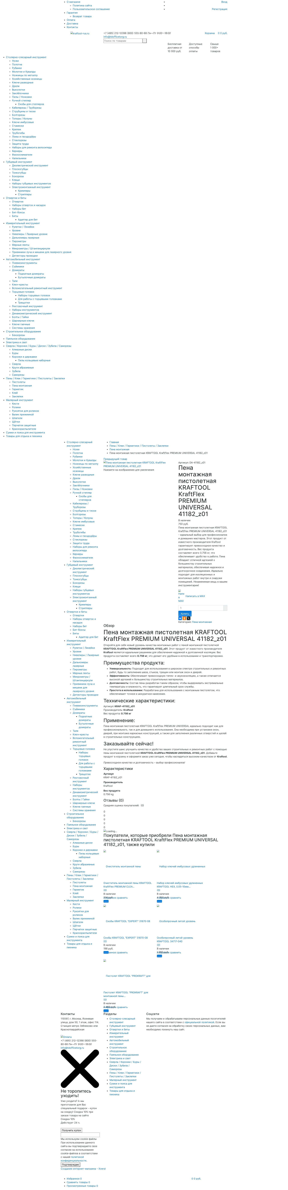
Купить (185, 613)
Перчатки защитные (24, 425)
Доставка (72, 23)
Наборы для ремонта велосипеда (32, 147)
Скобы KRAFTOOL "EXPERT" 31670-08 (126, 937)
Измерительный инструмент (23, 223)
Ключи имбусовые (23, 122)
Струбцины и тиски (24, 111)
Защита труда (20, 143)
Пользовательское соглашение (91, 9)
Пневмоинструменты (24, 262)
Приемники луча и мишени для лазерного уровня (41, 252)
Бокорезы (18, 176)
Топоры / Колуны (22, 118)
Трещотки (24, 302)
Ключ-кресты (20, 284)
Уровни (16, 230)
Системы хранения (23, 327)
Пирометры (19, 241)
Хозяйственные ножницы (27, 78)
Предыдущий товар (115, 458)
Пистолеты (18, 381)
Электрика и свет (16, 342)
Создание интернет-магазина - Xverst (83, 1168)
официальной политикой (199, 1022)
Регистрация (219, 9)
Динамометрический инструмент (32, 313)
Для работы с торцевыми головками (40, 298)
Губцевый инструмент (19, 161)
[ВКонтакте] (180, 618)
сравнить (122, 897)
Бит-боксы (18, 212)
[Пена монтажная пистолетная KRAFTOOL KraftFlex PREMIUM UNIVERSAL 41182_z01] (139, 464)
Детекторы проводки (25, 255)
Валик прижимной (23, 414)
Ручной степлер (21, 100)
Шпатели (17, 418)
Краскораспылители (24, 428)
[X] (188, 618)
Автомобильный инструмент (23, 259)
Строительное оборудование (23, 331)
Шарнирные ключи (23, 320)
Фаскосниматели (22, 154)
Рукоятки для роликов (25, 410)
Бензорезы (18, 335)
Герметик (17, 389)
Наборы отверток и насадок (29, 205)
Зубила (16, 371)
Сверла (16, 363)
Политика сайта (82, 5)
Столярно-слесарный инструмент (26, 57)
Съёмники (18, 266)
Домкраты (18, 270)
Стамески (18, 125)
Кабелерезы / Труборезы (26, 107)
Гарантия (72, 12)
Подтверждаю (70, 1164)
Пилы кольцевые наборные (34, 360)
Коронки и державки (24, 356)
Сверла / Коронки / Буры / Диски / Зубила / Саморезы (38, 345)
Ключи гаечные (21, 324)
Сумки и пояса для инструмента (25, 432)
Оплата (71, 19)
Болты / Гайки (20, 316)
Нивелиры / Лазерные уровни (29, 233)
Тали (15, 280)
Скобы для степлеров (31, 104)
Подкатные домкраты (31, 273)
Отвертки (17, 201)
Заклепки (17, 396)
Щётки (16, 421)
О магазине (73, 1)
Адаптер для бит (28, 219)
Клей (15, 392)
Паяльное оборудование (20, 338)
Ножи (15, 60)
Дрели (16, 86)
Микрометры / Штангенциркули (31, 248)
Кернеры (17, 150)
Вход (224, 1)
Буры (15, 353)
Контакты (72, 27)
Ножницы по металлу (25, 75)
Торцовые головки (23, 291)
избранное (110, 952)
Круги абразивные (23, 367)
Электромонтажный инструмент (31, 187)
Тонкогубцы (19, 172)
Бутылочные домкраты (32, 277)
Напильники (19, 158)
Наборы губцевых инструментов (31, 183)
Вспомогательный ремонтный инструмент (37, 288)
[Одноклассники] (184, 618)
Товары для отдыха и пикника (24, 436)
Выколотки (18, 89)
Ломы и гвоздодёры (24, 136)
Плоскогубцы (20, 169)
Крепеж (16, 129)
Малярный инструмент (19, 399)
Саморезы (18, 374)
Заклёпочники (20, 93)
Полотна (17, 64)
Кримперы (24, 190)
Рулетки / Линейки (23, 226)
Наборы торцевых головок (34, 295)
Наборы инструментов (25, 309)
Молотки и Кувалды (24, 71)
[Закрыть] (80, 1087)
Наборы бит (19, 208)
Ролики (16, 407)
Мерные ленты (20, 244)
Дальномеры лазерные (25, 237)
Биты (15, 215)
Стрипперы (25, 194)
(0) (105, 890)
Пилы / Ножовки (22, 96)
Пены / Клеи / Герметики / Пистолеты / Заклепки (35, 378)
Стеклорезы (19, 140)
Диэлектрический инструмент (30, 165)
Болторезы (18, 114)
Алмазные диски (22, 349)
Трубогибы (18, 132)
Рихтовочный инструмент (27, 306)
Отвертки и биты (16, 197)
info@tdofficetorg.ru (115, 36)
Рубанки (17, 67)
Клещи (16, 179)
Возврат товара (82, 16)
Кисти (15, 403)
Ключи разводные (22, 82)
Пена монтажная (22, 385)
